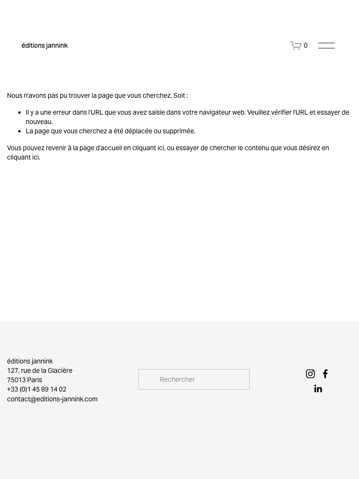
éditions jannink (45, 45)
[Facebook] (325, 373)
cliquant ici (148, 148)
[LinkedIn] (318, 388)
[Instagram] (310, 373)
